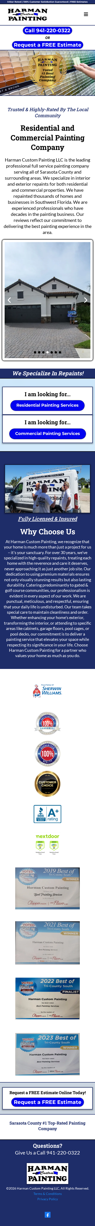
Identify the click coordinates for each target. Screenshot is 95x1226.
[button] (86, 14)
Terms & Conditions (47, 1194)
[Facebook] (47, 1214)
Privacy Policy (47, 1199)
